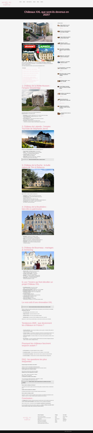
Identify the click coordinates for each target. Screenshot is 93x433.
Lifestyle (34, 1)
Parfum (20, 1)
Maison (38, 1)
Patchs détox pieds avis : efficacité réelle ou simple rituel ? (65, 100)
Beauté (24, 1)
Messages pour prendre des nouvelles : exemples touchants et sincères (65, 107)
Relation (42, 1)
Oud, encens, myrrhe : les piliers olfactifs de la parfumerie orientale (65, 74)
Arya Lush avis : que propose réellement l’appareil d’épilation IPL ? (65, 50)
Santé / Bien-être (29, 1)
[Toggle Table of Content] (38, 68)
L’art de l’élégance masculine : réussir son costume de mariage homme (65, 87)
